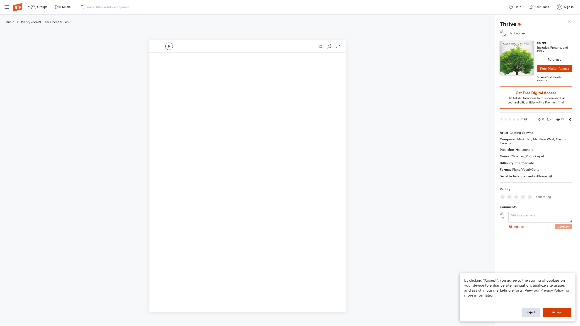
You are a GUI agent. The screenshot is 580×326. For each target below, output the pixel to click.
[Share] (570, 119)
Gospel (538, 156)
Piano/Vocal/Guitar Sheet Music (45, 22)
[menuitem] (7, 7)
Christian (517, 156)
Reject (531, 312)
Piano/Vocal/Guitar (526, 169)
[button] (525, 119)
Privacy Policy (552, 290)
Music (9, 22)
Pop (529, 156)
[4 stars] (523, 196)
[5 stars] (530, 196)
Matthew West (543, 139)
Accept (557, 312)
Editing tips (516, 226)
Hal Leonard (525, 149)
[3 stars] (516, 196)
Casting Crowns (521, 132)
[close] (570, 22)
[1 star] (502, 196)
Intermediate (524, 163)
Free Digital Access (554, 68)
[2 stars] (509, 196)
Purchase (554, 59)
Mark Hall (524, 139)
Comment (563, 226)
